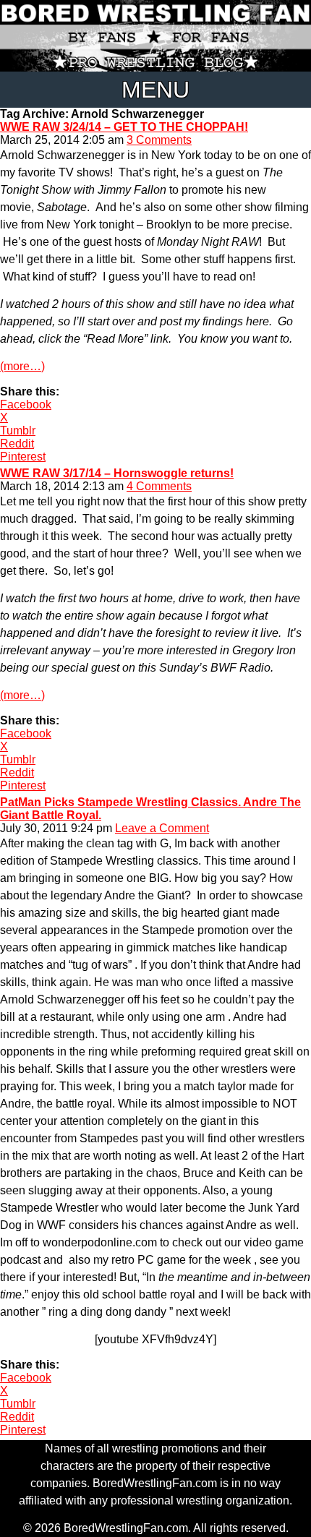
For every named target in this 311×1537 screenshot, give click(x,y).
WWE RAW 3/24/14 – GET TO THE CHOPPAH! (124, 127)
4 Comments (159, 486)
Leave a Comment (162, 828)
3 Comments (159, 140)
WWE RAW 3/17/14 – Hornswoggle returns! (117, 473)
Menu (155, 90)
